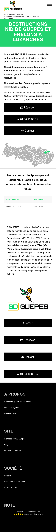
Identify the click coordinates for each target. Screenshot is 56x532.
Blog (6, 444)
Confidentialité (10, 413)
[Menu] (48, 5)
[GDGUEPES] (23, 5)
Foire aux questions (12, 450)
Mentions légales (11, 407)
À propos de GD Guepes (14, 438)
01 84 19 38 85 (10, 487)
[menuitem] (48, 5)
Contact (7, 475)
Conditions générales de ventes (17, 401)
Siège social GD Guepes (14, 481)
